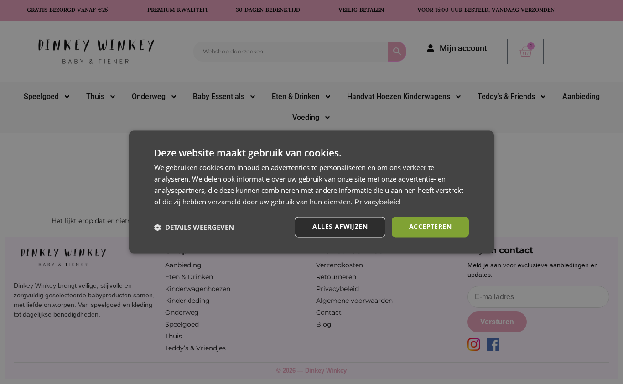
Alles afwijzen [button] (340, 227)
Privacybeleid (377, 201)
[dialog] (311, 191)
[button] (194, 227)
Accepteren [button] (430, 227)
